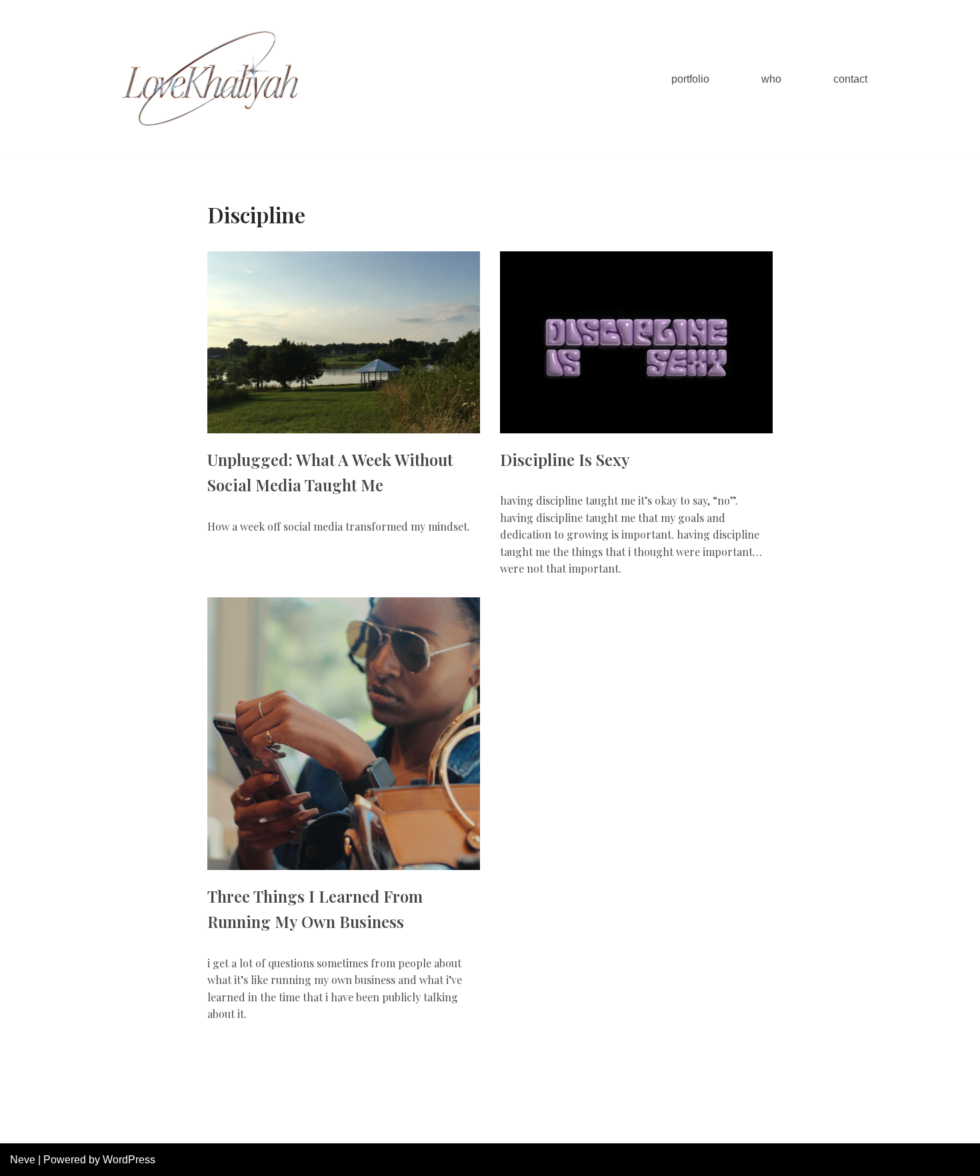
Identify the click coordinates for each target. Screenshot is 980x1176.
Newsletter (548, 1126)
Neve (22, 1159)
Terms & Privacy (627, 1126)
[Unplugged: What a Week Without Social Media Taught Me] (343, 342)
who (771, 79)
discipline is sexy (565, 459)
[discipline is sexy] (636, 342)
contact (850, 79)
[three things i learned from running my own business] (343, 733)
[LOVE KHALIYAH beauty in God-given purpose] (210, 78)
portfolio (690, 79)
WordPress (129, 1159)
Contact (700, 1126)
